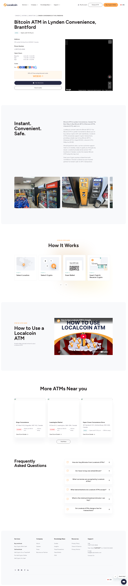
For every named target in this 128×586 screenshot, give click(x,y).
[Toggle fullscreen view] (110, 42)
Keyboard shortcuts (82, 90)
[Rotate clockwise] (111, 77)
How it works (38, 88)
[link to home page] (10, 5)
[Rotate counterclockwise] (108, 77)
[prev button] (61, 285)
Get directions (39, 83)
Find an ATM (95, 5)
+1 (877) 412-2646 (19, 49)
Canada (17, 15)
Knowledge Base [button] (45, 5)
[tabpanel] (63, 271)
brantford (32, 15)
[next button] (66, 285)
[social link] (15, 570)
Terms (103, 90)
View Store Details (21, 434)
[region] (89, 65)
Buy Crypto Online (111, 5)
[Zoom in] (109, 83)
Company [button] (33, 5)
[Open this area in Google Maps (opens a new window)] (68, 90)
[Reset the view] (110, 77)
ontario (24, 15)
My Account (83, 5)
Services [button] (24, 5)
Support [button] (56, 5)
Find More (63, 441)
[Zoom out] (109, 87)
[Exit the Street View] (66, 42)
